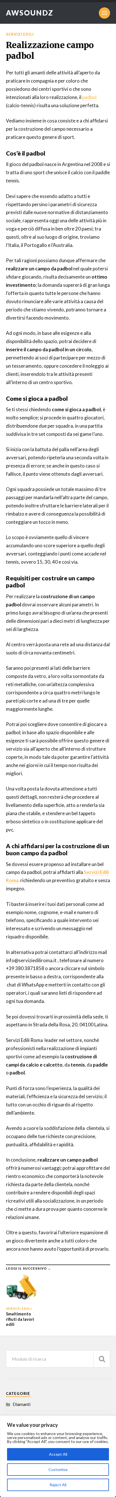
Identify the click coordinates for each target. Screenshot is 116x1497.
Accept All (58, 1454)
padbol (89, 97)
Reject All (58, 1484)
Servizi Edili (20, 34)
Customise (58, 1469)
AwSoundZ (29, 12)
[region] (58, 1456)
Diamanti (21, 1404)
